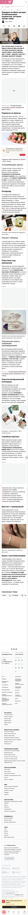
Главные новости (8, 714)
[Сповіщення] (26, 2)
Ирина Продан (8, 21)
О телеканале (5, 684)
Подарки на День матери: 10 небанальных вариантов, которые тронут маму (18, 7)
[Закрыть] (25, 901)
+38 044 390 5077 (19, 654)
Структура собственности (18, 696)
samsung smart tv (16, 872)
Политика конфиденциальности (7, 695)
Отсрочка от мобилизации (10, 758)
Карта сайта (18, 701)
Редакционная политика (5, 682)
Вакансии (17, 692)
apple (16, 868)
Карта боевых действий (10, 733)
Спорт (6, 827)
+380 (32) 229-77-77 (10, 893)
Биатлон (6, 835)
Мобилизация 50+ (8, 752)
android (6, 868)
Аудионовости (7, 722)
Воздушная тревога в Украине (11, 737)
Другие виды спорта (9, 837)
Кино (5, 784)
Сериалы (6, 794)
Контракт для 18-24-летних (10, 756)
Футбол (6, 831)
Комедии (6, 792)
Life (3, 6)
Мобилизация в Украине (11, 748)
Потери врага (7, 743)
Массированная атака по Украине (12, 739)
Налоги (6, 777)
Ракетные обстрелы (9, 731)
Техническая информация (18, 687)
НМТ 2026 (6, 807)
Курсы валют (7, 771)
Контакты (17, 690)
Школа (6, 805)
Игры (16, 703)
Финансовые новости (9, 773)
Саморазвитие (7, 809)
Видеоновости (7, 720)
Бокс (5, 829)
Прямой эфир (7, 718)
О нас (3, 676)
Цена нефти (7, 769)
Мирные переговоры (9, 735)
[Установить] (14, 904)
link (15, 660)
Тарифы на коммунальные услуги (12, 775)
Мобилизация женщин (9, 754)
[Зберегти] (24, 26)
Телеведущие (5, 687)
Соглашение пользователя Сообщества (18, 680)
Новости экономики (10, 767)
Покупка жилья (8, 820)
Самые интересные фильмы (11, 786)
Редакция (4, 679)
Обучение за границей (9, 811)
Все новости (7, 712)
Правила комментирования (19, 684)
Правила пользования (7, 692)
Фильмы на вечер (8, 790)
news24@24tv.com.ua (7, 654)
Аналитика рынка (8, 818)
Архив (16, 698)
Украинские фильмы (9, 788)
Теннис (6, 833)
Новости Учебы (8, 799)
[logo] (9, 2)
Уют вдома (7, 6)
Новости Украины (8, 716)
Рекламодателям (6, 689)
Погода (6, 724)
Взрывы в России (8, 741)
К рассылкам (9, 858)
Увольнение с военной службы (11, 750)
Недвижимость (8, 816)
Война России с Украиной (11, 729)
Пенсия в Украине (8, 779)
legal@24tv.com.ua (19, 894)
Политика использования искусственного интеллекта (5, 700)
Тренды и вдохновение (10, 822)
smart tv (6, 872)
